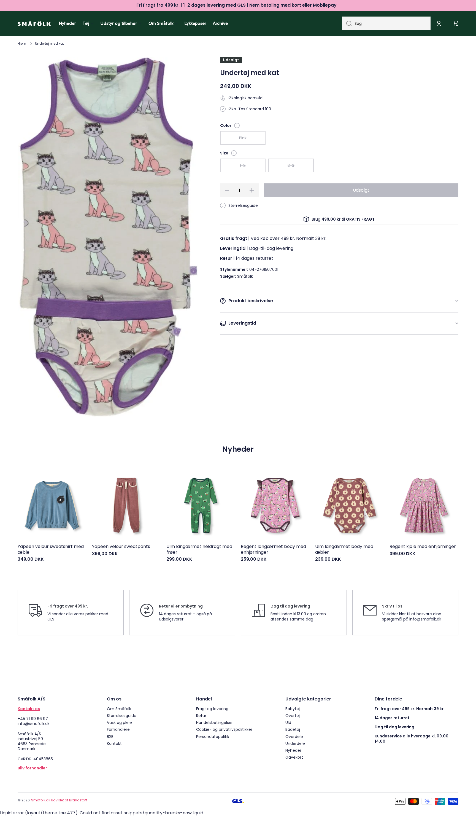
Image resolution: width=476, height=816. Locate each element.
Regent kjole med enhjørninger (423, 547)
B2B (110, 736)
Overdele (294, 736)
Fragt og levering (212, 708)
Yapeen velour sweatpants (121, 547)
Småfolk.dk (40, 800)
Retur (201, 715)
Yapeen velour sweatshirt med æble (51, 549)
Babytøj (292, 708)
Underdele (295, 743)
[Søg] (347, 23)
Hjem (22, 43)
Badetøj (292, 729)
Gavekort (294, 757)
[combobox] (386, 23)
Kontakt (114, 743)
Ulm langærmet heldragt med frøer (199, 549)
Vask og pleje (119, 722)
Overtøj (292, 715)
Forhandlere (118, 729)
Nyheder (293, 750)
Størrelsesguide (121, 715)
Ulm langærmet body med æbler (344, 549)
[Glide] (237, 125)
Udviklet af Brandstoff (69, 800)
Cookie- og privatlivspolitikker (224, 729)
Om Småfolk (119, 708)
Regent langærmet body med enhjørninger (273, 549)
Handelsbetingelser (214, 722)
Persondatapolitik (212, 736)
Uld (288, 722)
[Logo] (34, 23)
